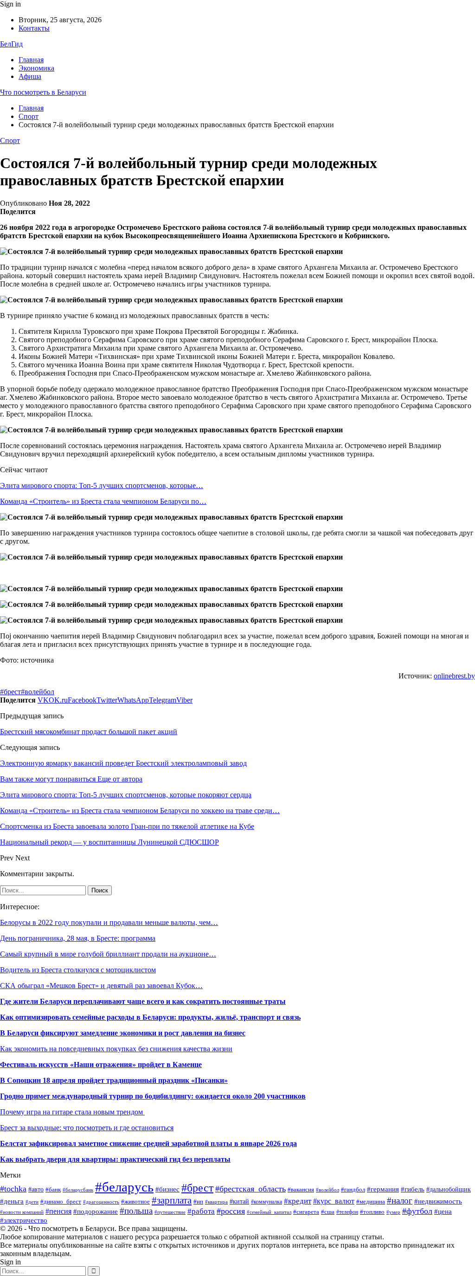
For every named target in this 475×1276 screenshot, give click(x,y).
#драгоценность (101, 1201)
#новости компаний (22, 1212)
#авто (36, 1189)
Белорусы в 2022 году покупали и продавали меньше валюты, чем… (109, 922)
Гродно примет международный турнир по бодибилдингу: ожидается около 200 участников (153, 1096)
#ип (198, 1201)
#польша (136, 1211)
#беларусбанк (78, 1189)
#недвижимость (438, 1201)
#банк (53, 1189)
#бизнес (167, 1189)
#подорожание (95, 1211)
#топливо (372, 1212)
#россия (231, 1211)
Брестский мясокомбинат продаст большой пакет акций (88, 732)
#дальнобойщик (448, 1189)
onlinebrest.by (454, 676)
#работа (201, 1211)
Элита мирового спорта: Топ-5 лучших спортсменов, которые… (101, 485)
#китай (239, 1201)
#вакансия (301, 1189)
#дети (32, 1201)
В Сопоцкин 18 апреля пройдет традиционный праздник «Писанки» (114, 1080)
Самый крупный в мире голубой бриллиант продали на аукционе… (108, 954)
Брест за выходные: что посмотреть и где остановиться (86, 1128)
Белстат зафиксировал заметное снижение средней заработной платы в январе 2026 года (148, 1143)
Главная (31, 60)
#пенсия (58, 1211)
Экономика (36, 68)
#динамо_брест (60, 1201)
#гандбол (353, 1189)
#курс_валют (333, 1201)
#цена (443, 1211)
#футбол (417, 1211)
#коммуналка (266, 1201)
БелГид (11, 44)
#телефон (347, 1212)
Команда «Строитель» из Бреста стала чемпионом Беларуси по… (103, 501)
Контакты (34, 28)
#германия (383, 1189)
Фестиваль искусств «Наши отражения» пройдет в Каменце (101, 1064)
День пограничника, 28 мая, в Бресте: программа (77, 938)
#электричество (23, 1220)
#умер (393, 1212)
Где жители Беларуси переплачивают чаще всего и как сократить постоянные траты (143, 1001)
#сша (327, 1212)
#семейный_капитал (269, 1212)
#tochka (13, 1188)
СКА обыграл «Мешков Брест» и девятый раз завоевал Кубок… (101, 986)
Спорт (10, 140)
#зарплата (172, 1200)
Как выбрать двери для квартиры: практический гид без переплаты (115, 1159)
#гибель (412, 1189)
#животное (135, 1201)
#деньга (12, 1201)
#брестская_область (250, 1188)
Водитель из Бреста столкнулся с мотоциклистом (78, 970)
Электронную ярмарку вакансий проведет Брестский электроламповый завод (123, 763)
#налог (399, 1200)
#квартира (216, 1201)
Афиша (30, 76)
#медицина (370, 1201)
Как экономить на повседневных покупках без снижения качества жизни (116, 1049)
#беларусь (124, 1186)
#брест (10, 692)
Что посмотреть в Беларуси (43, 92)
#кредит (297, 1201)
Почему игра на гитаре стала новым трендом (72, 1112)
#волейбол (37, 692)
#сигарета (306, 1211)
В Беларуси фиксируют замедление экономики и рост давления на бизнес (122, 1033)
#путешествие (170, 1212)
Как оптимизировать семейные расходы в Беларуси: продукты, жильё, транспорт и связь (150, 1017)
